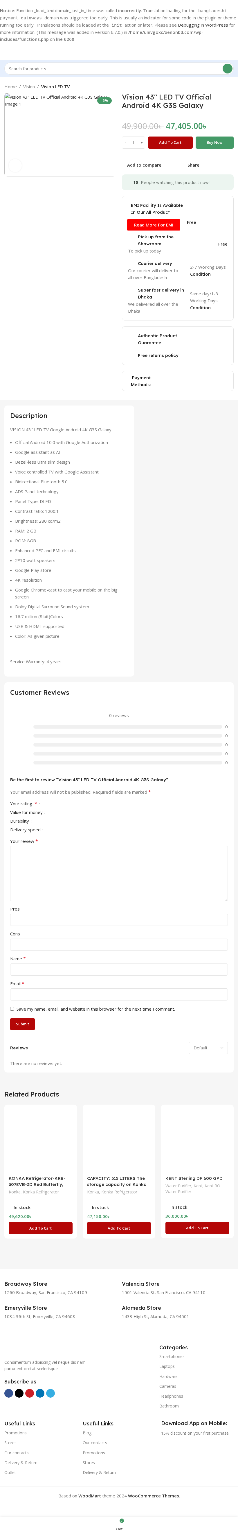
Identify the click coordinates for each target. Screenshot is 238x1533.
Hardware (168, 1376)
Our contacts (16, 1452)
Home (10, 86)
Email (17, 983)
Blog (87, 1433)
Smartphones (172, 1356)
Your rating (23, 804)
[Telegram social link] (231, 165)
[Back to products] (223, 86)
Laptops (167, 1366)
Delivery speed (26, 830)
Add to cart (170, 142)
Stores (10, 1442)
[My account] (231, 51)
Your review (24, 841)
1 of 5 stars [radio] (50, 803)
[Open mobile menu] (6, 51)
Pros (15, 909)
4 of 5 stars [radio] (64, 803)
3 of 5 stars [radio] (59, 803)
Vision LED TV (55, 86)
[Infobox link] (32, 1283)
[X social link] (211, 165)
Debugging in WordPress (203, 25)
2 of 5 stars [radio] (55, 803)
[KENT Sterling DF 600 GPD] (197, 1141)
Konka (15, 1192)
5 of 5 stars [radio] (69, 803)
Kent (198, 1186)
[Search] (227, 68)
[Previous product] (216, 86)
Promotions (15, 1433)
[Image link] (33, 1348)
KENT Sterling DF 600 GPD (194, 1178)
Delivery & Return (20, 1462)
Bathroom (169, 1406)
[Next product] (230, 86)
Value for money (27, 812)
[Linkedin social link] (224, 165)
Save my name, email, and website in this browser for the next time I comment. (96, 1009)
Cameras (167, 1386)
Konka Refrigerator (41, 1192)
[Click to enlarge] (15, 165)
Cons (15, 934)
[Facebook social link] (204, 165)
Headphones (171, 1396)
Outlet (10, 1472)
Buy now (215, 142)
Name (18, 958)
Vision (29, 86)
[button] (41, 1228)
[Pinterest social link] (217, 165)
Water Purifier (178, 1186)
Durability (20, 821)
